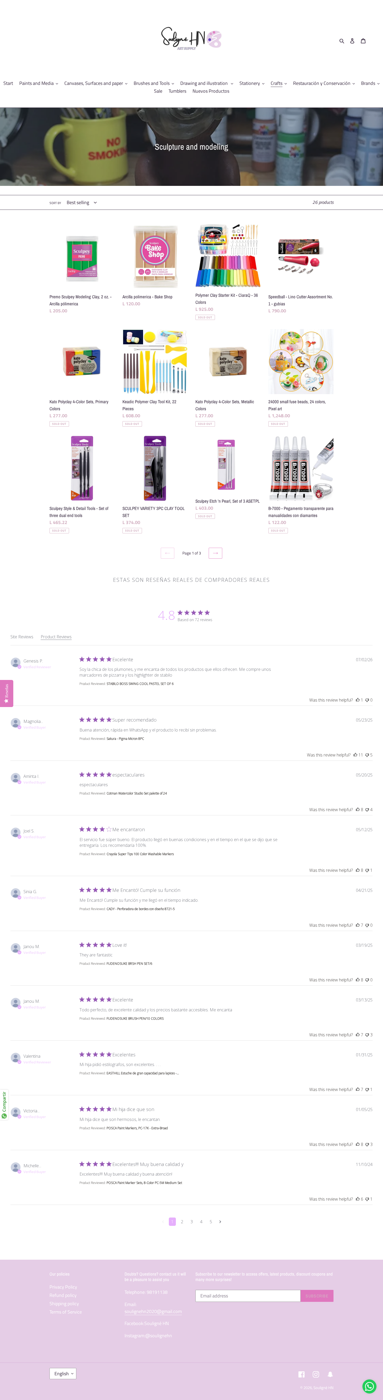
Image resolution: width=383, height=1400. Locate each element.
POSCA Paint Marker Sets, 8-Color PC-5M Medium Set (144, 1183)
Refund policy (63, 1295)
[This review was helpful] (358, 700)
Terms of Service (66, 1311)
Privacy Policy (63, 1286)
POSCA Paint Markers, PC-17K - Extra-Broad (137, 1128)
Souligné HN (323, 1388)
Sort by (55, 203)
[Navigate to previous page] (163, 1222)
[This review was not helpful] (367, 700)
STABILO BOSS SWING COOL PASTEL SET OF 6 (140, 684)
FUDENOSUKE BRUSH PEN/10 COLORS (135, 1018)
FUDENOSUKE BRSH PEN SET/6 (129, 963)
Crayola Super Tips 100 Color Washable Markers (140, 854)
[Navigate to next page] (220, 1222)
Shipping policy (64, 1303)
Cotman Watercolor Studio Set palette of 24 (137, 793)
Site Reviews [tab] (21, 637)
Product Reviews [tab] (56, 637)
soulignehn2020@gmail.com (153, 1311)
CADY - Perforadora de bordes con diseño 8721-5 (141, 909)
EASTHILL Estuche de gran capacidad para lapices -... (143, 1073)
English (61, 1373)
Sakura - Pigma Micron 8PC (125, 738)
